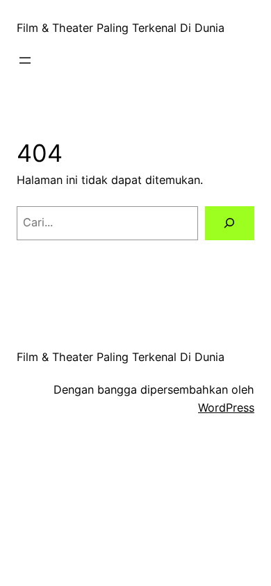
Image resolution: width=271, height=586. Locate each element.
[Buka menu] (25, 60)
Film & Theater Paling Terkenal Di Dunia (120, 28)
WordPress (226, 408)
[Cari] (229, 223)
